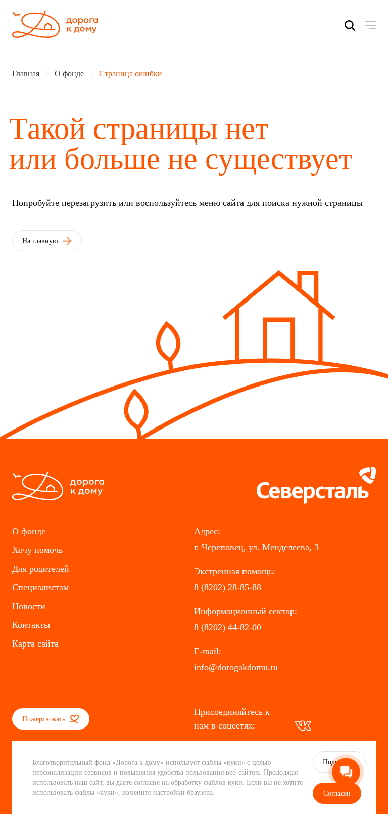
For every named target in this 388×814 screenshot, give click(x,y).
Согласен (337, 793)
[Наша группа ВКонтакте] (303, 726)
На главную (41, 241)
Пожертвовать (44, 719)
